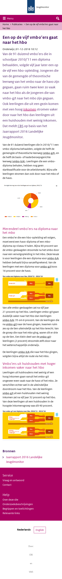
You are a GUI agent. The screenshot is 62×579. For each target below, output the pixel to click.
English (40, 530)
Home (6, 24)
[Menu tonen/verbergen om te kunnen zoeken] (57, 18)
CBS (31, 554)
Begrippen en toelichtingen (18, 508)
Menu (11, 18)
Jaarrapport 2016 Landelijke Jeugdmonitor (24, 459)
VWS (31, 571)
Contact (7, 484)
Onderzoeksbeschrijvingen (18, 504)
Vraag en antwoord (13, 480)
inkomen (29, 109)
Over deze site (10, 499)
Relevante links (11, 513)
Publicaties (17, 24)
